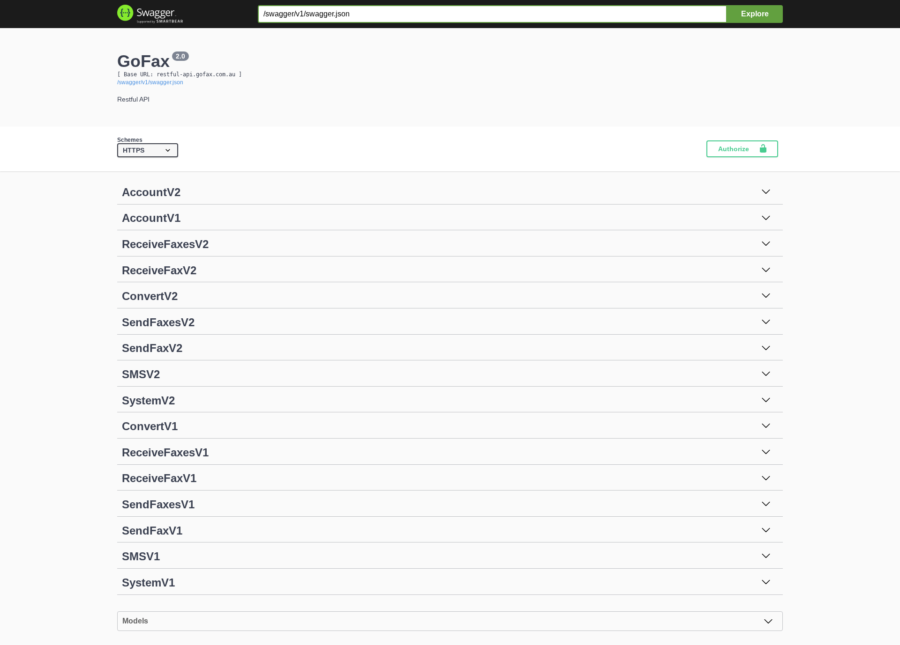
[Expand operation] (765, 192)
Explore (755, 14)
